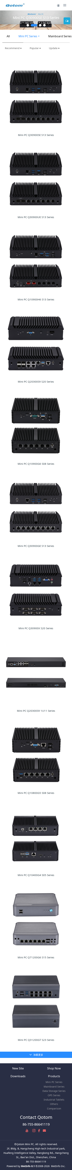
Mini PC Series (28, 36)
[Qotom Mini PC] (15, 5)
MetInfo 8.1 (28, 1166)
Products (54, 1076)
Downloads (18, 1076)
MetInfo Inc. (58, 1166)
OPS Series (54, 1095)
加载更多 (38, 1054)
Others (54, 1104)
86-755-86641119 (36, 1124)
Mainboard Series (54, 1086)
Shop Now (54, 1068)
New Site (18, 1068)
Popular (34, 48)
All (8, 36)
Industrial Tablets (54, 1099)
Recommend (12, 48)
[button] (4, 20)
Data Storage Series (54, 1091)
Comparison (54, 1108)
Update (53, 48)
